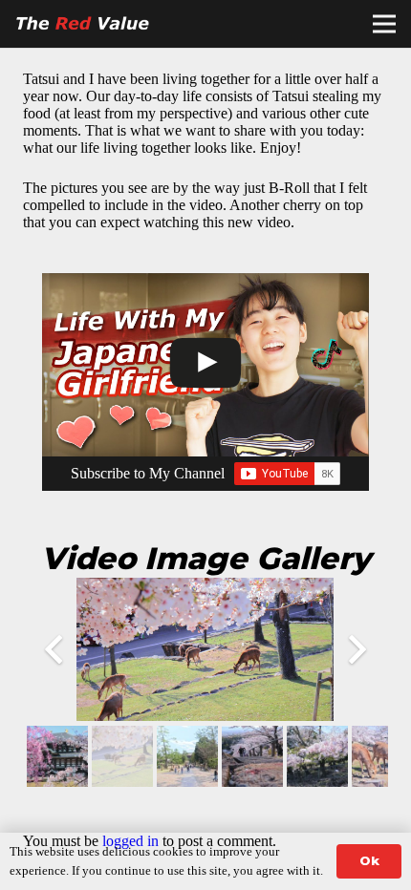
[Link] (85, 23)
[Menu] (384, 24)
